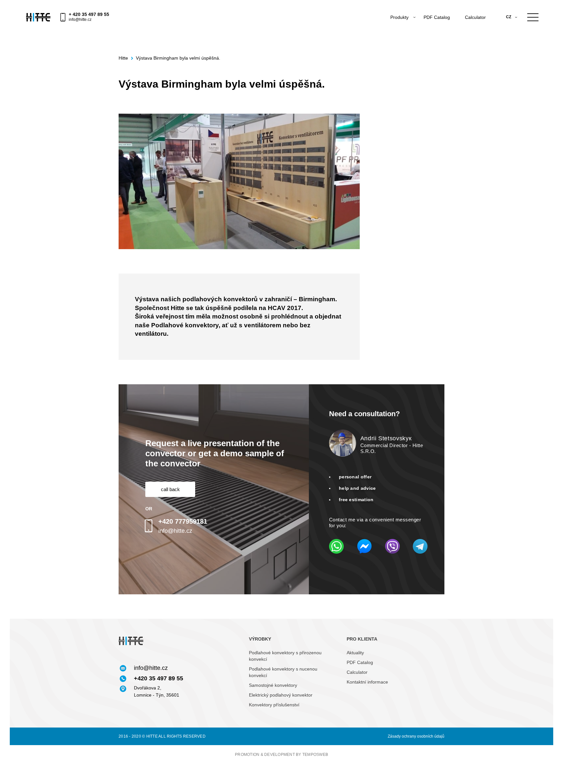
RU (509, 25)
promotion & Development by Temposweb (281, 754)
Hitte (123, 58)
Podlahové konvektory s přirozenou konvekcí (285, 656)
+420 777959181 (182, 521)
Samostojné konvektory (273, 685)
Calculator (475, 17)
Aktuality (355, 652)
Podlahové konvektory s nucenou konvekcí (283, 672)
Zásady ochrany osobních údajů (416, 736)
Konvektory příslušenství (274, 704)
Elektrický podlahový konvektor (280, 695)
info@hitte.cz (80, 19)
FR (508, 42)
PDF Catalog (437, 17)
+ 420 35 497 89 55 (89, 14)
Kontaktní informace (367, 682)
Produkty (399, 17)
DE (509, 33)
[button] (170, 489)
